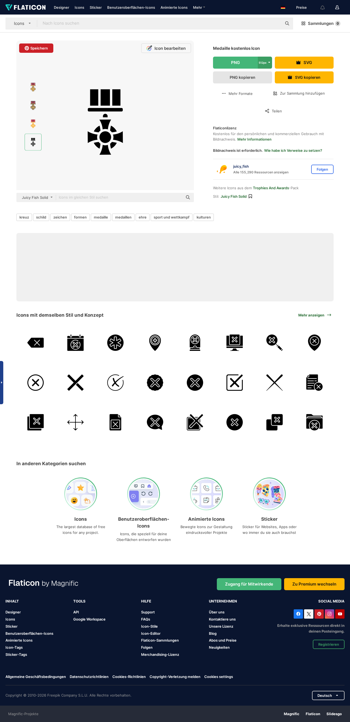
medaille (101, 217)
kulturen (204, 217)
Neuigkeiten (219, 647)
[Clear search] (275, 24)
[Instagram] (329, 614)
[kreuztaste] (195, 422)
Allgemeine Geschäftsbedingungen (35, 676)
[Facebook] (298, 614)
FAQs (145, 619)
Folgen (147, 647)
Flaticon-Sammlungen (160, 640)
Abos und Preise (223, 640)
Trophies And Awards (271, 188)
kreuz (24, 217)
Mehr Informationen (254, 139)
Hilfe (146, 601)
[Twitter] (308, 614)
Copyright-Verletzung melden (175, 676)
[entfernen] (314, 422)
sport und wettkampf (171, 217)
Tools (79, 601)
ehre (143, 217)
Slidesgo (334, 714)
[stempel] (195, 343)
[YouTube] (340, 614)
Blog (213, 633)
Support (148, 612)
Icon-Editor (151, 633)
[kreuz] (235, 422)
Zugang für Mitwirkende (249, 584)
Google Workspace (89, 619)
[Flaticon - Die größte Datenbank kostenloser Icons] (25, 7)
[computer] (235, 343)
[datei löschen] (314, 382)
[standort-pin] (155, 343)
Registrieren (328, 644)
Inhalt (12, 601)
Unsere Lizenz (221, 626)
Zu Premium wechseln (314, 584)
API (76, 612)
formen (80, 217)
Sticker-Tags (16, 654)
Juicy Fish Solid (234, 196)
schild (41, 217)
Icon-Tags (14, 647)
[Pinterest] (319, 614)
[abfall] (275, 343)
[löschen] (36, 343)
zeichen (60, 217)
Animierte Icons (174, 7)
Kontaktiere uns (222, 619)
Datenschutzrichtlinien (89, 676)
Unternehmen (223, 601)
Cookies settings (218, 677)
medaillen (123, 217)
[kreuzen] (76, 343)
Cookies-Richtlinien (129, 676)
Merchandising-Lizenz (160, 654)
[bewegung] (76, 422)
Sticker (96, 7)
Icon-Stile (149, 626)
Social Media (331, 601)
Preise (301, 7)
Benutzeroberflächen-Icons (131, 7)
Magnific (291, 714)
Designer (61, 7)
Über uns (216, 612)
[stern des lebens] (115, 343)
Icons (79, 7)
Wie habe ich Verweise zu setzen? (293, 150)
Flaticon (313, 714)
